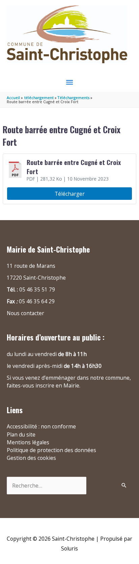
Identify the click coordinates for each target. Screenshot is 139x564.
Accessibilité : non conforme (41, 426)
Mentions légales (28, 442)
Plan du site (21, 434)
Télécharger (70, 193)
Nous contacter (25, 313)
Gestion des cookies (31, 458)
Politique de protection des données (51, 450)
